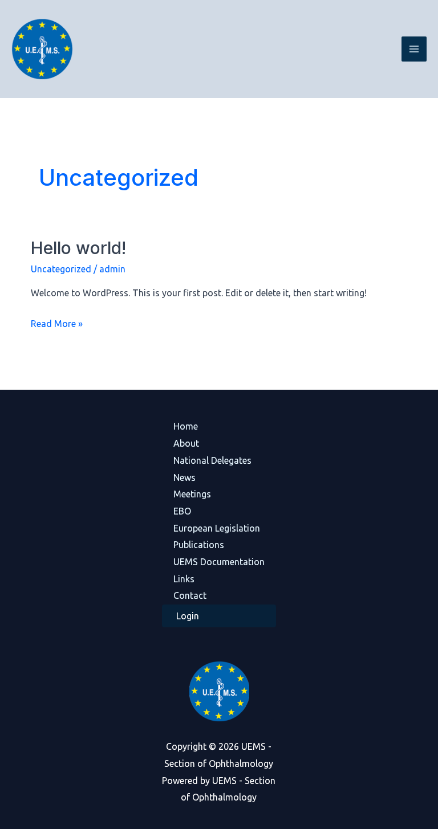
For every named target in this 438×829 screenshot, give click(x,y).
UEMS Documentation (219, 562)
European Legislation (216, 528)
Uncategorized (61, 269)
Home (185, 426)
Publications (198, 545)
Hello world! (78, 248)
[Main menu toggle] (414, 49)
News (184, 477)
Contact (189, 595)
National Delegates (212, 460)
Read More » (57, 322)
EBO (182, 511)
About (186, 443)
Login (187, 616)
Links (183, 579)
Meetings (192, 494)
